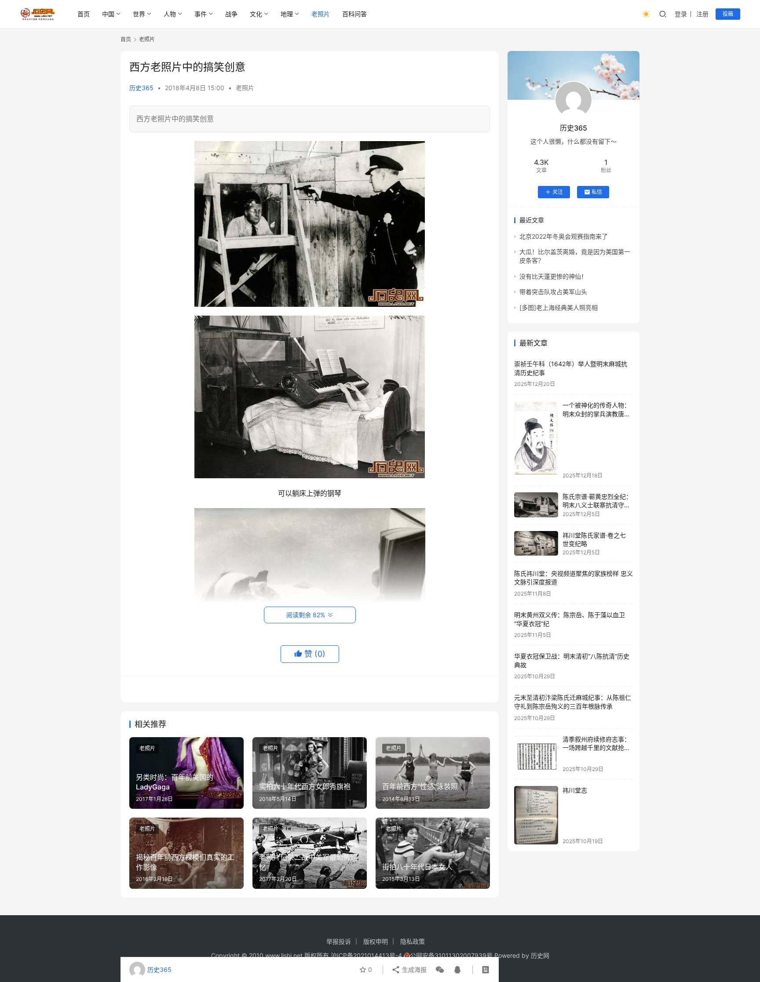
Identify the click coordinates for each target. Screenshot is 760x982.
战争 (231, 14)
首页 (83, 14)
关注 (557, 192)
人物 (170, 14)
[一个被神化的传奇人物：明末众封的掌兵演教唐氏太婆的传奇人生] (536, 440)
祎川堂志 (575, 790)
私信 (597, 192)
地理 (287, 14)
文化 (256, 14)
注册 (702, 14)
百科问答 (354, 14)
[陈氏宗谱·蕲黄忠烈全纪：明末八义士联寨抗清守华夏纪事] (536, 504)
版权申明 (375, 941)
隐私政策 (412, 941)
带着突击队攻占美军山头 (553, 291)
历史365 (141, 87)
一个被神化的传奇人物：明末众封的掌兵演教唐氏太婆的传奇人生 (596, 414)
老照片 (320, 14)
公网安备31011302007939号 (451, 955)
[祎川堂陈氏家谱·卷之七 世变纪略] (536, 543)
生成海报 (413, 969)
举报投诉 (338, 941)
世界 (139, 14)
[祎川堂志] (536, 815)
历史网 (540, 955)
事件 (200, 14)
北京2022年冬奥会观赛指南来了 (563, 236)
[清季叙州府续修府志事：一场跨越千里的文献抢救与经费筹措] (536, 753)
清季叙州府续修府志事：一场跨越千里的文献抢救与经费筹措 (596, 747)
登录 (681, 14)
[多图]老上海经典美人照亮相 (558, 307)
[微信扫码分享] (440, 970)
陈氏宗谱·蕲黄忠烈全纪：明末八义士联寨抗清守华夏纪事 (597, 505)
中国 (108, 14)
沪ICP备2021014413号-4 (367, 955)
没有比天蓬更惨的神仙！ (553, 276)
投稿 (728, 14)
